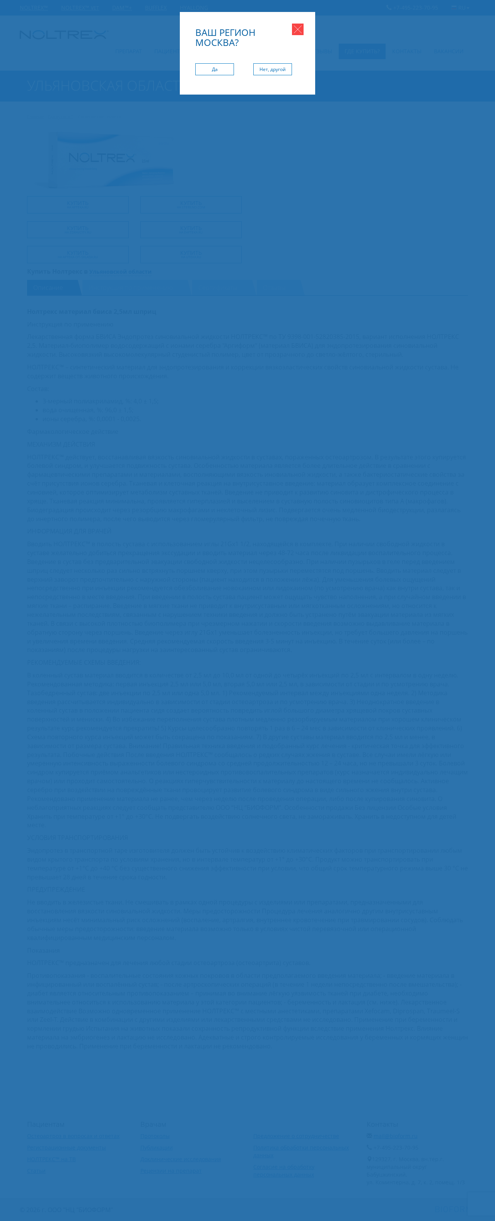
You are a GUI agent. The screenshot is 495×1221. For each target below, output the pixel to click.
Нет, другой (272, 69)
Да (215, 69)
